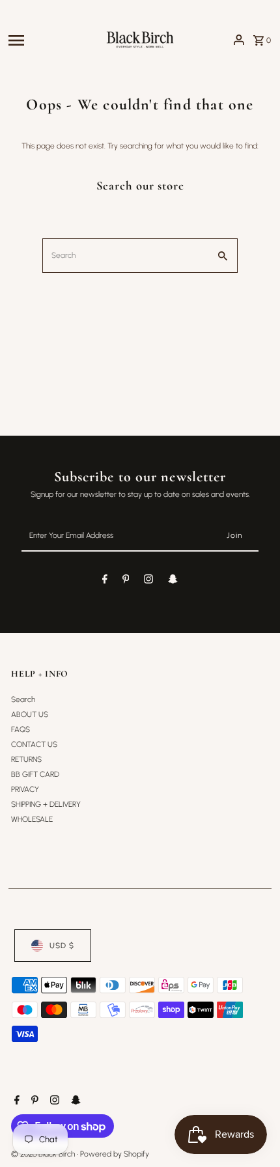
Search (23, 699)
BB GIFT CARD (35, 774)
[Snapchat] (173, 580)
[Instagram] (148, 580)
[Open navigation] (52, 39)
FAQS (20, 729)
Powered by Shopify (114, 1154)
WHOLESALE (32, 819)
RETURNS (26, 759)
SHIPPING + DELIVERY (46, 804)
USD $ (61, 945)
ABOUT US (29, 714)
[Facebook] (104, 580)
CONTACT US (34, 744)
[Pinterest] (126, 580)
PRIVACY (25, 789)
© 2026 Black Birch (44, 1154)
